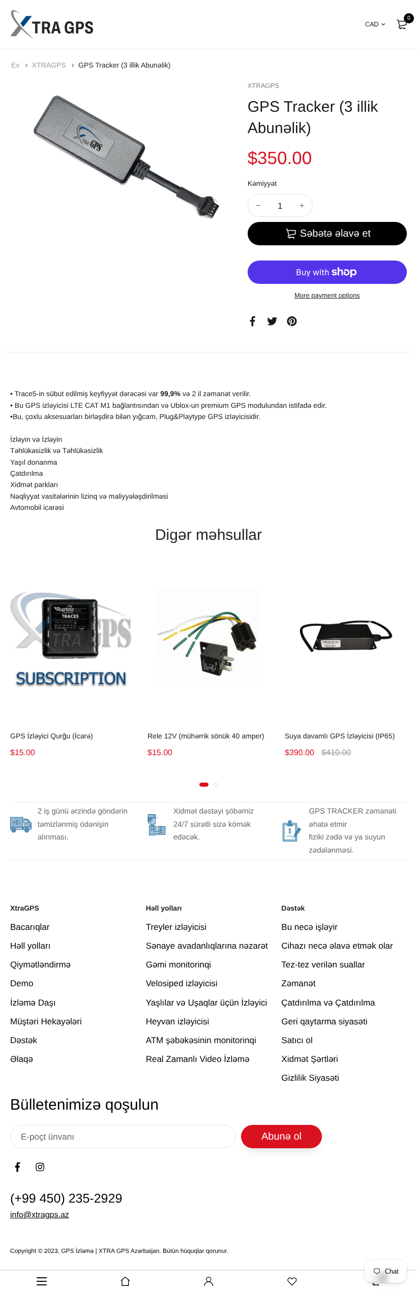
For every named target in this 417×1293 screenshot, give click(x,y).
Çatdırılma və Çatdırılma (328, 1003)
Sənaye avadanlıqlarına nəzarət (207, 946)
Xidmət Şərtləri (309, 1059)
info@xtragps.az (39, 1215)
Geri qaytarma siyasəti (324, 1021)
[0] (402, 24)
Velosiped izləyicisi (182, 983)
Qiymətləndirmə (40, 964)
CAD (371, 24)
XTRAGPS (50, 65)
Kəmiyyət (262, 183)
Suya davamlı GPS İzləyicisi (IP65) (340, 736)
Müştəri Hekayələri (46, 1021)
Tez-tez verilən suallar (323, 964)
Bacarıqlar (29, 927)
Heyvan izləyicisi (178, 1021)
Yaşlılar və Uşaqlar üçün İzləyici (206, 1003)
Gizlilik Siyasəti (310, 1078)
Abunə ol (281, 1136)
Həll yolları (30, 946)
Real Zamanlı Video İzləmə (198, 1059)
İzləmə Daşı (33, 1003)
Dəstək (23, 1040)
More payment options (327, 295)
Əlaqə (21, 1059)
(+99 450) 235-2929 (66, 1198)
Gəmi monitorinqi (179, 964)
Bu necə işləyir (309, 927)
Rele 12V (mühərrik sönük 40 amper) (205, 736)
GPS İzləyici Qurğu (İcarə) (51, 736)
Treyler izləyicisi (176, 927)
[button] (204, 784)
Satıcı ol (296, 1040)
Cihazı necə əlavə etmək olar (337, 946)
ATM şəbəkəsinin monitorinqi (201, 1040)
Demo (21, 983)
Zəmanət (298, 983)
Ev (16, 65)
